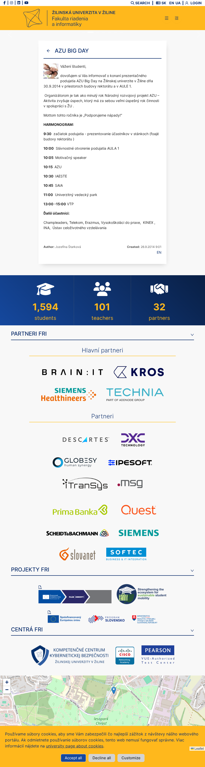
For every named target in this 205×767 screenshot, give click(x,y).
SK (164, 3)
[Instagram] (12, 2)
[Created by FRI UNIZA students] (69, 18)
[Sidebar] (177, 18)
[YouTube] (26, 2)
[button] (114, 691)
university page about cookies (74, 745)
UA (178, 3)
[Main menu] (167, 18)
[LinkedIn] (19, 2)
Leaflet (199, 748)
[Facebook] (4, 2)
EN (171, 3)
